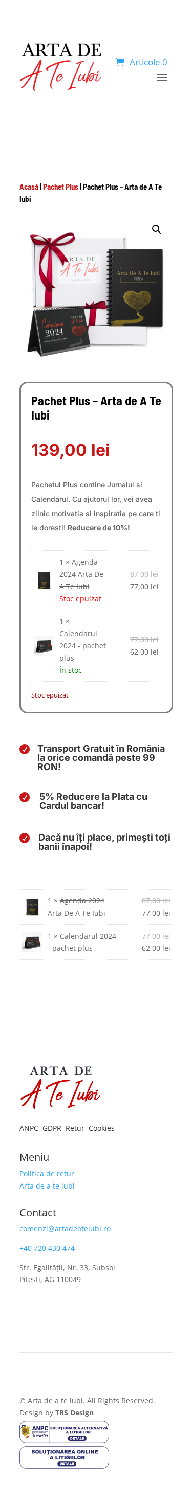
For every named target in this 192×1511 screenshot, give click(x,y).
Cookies (102, 1128)
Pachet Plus (60, 186)
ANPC (29, 1128)
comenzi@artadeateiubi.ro (65, 1229)
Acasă (28, 186)
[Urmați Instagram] (48, 1309)
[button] (156, 229)
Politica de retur (46, 1173)
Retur (76, 1128)
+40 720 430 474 (47, 1248)
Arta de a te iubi (47, 1186)
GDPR (52, 1128)
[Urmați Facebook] (27, 1309)
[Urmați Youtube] (68, 1309)
